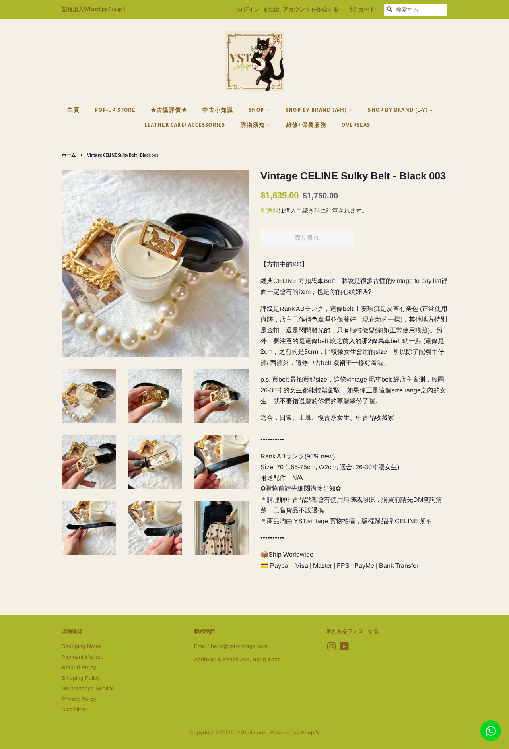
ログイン (248, 9)
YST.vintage (251, 732)
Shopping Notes (82, 646)
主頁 (73, 110)
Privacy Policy (79, 699)
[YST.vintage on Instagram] (331, 648)
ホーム (69, 155)
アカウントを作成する (310, 9)
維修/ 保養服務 (306, 125)
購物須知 (253, 125)
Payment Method (83, 657)
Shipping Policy (81, 678)
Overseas (356, 125)
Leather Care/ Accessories (184, 125)
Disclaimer (74, 709)
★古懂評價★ (169, 110)
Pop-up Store (115, 110)
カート (366, 9)
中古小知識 (217, 110)
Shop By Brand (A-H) (317, 110)
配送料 (269, 210)
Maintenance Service (88, 688)
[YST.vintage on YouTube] (344, 648)
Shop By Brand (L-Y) (398, 110)
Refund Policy (79, 667)
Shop (257, 110)
